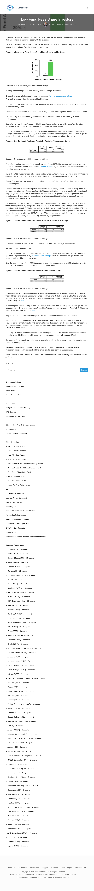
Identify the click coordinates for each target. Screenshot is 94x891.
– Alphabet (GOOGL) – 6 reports (18, 713)
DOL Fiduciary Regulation (16, 528)
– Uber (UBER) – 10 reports (17, 584)
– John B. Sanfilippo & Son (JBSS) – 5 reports (23, 756)
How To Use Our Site (14, 502)
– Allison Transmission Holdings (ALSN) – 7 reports (26, 678)
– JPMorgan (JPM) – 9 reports (18, 618)
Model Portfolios (12, 442)
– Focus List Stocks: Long (16, 446)
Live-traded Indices (13, 382)
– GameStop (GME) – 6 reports (18, 708)
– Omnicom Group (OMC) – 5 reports (20, 777)
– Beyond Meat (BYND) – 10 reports (20, 592)
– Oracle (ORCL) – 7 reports (17, 644)
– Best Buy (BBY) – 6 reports (17, 695)
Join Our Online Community (17, 498)
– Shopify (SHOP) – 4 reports (17, 824)
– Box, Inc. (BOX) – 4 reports (17, 816)
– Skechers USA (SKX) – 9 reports (19, 614)
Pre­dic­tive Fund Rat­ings (41, 256)
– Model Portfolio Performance (18, 485)
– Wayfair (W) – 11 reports (16, 579)
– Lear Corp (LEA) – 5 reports (17, 773)
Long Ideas (10, 403)
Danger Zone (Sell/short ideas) (18, 408)
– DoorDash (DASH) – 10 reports (19, 588)
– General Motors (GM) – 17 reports (20, 558)
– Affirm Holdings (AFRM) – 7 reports (20, 670)
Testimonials (11, 429)
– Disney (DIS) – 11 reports (16, 571)
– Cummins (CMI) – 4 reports (17, 842)
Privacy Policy (63, 877)
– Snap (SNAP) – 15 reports (17, 562)
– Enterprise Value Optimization (18, 524)
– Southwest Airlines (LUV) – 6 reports (21, 721)
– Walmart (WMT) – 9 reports (17, 610)
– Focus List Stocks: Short (16, 451)
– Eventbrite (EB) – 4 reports (17, 837)
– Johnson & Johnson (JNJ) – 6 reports (21, 734)
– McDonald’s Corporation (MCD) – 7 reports (23, 648)
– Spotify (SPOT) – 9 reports (17, 605)
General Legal (66, 868)
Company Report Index (15, 545)
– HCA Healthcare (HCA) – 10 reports (20, 601)
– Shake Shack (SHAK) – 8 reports (19, 635)
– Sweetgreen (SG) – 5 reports (18, 790)
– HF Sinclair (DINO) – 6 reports (18, 751)
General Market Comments (16, 433)
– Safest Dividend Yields (15, 476)
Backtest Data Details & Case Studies (20, 511)
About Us (11, 868)
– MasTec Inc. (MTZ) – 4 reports (18, 829)
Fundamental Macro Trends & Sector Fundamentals (26, 537)
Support (45, 868)
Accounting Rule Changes (16, 515)
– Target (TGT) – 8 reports (16, 631)
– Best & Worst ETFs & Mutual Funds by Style (24, 468)
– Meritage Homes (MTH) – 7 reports (20, 661)
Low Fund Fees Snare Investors (47, 19)
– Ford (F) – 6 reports (14, 726)
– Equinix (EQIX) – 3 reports (17, 846)
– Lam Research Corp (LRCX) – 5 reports (22, 769)
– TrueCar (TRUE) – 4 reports (17, 803)
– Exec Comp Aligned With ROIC (18, 472)
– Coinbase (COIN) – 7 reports (18, 640)
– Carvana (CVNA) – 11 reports (18, 567)
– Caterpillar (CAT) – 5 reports (17, 799)
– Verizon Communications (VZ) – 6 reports (23, 704)
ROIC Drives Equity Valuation (17, 519)
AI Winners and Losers (15, 386)
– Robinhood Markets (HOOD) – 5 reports (22, 786)
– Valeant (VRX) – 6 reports (16, 687)
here (22, 301)
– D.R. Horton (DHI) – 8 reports (18, 627)
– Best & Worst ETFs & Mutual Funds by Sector (24, 464)
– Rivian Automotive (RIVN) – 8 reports (21, 622)
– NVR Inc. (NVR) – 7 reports (17, 683)
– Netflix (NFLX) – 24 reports (17, 554)
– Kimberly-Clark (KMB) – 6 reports (19, 743)
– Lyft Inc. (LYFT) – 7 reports (17, 674)
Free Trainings (11, 391)
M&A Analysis (11, 532)
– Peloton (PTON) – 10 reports (18, 597)
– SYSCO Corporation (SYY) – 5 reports (21, 760)
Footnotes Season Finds (15, 416)
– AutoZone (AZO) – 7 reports (17, 657)
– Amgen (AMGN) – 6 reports (17, 730)
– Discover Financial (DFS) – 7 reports (21, 653)
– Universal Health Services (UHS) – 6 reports (24, 738)
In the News (34, 868)
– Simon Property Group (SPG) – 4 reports (22, 807)
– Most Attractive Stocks (15, 455)
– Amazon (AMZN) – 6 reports (17, 700)
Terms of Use (49, 877)
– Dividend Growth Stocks (16, 481)
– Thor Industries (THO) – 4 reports (20, 811)
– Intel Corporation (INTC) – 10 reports (21, 575)
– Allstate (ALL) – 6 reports (16, 747)
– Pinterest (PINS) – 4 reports (17, 820)
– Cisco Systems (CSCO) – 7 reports (20, 665)
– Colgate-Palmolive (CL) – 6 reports (20, 717)
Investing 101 (11, 506)
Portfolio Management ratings (60, 96)
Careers (54, 868)
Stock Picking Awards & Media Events (20, 425)
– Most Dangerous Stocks (16, 459)
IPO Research (11, 412)
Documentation (80, 868)
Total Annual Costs (45, 166)
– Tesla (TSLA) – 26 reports (17, 549)
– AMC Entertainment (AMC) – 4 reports (21, 833)
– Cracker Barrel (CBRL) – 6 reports (20, 691)
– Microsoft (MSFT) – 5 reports (18, 794)
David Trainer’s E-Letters (15, 395)
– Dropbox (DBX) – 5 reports (17, 781)
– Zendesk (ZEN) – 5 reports (17, 764)
